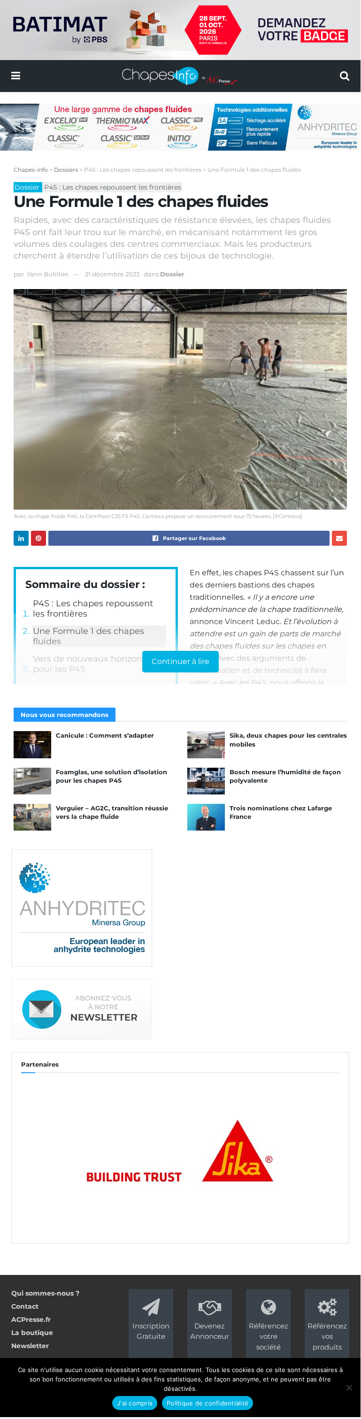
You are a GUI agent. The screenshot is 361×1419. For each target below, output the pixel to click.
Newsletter (30, 1346)
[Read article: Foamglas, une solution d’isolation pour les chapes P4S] (32, 781)
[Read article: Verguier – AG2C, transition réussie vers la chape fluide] (32, 817)
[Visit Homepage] (180, 76)
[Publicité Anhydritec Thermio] (180, 126)
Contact (24, 1306)
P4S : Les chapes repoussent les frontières (93, 608)
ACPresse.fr (31, 1319)
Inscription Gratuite (150, 1331)
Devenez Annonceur (209, 1331)
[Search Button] (344, 76)
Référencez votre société (268, 1336)
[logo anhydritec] (81, 907)
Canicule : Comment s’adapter (105, 735)
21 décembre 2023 (112, 274)
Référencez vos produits (327, 1336)
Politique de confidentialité (207, 1403)
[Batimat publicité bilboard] (180, 29)
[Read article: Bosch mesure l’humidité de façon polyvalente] (206, 781)
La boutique (32, 1332)
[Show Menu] (15, 76)
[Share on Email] (339, 538)
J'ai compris (135, 1403)
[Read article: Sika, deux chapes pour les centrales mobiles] (206, 744)
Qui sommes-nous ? (45, 1293)
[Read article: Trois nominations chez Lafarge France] (206, 817)
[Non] (348, 1387)
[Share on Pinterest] (38, 538)
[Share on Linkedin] (21, 538)
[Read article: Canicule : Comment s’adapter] (32, 744)
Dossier (172, 274)
